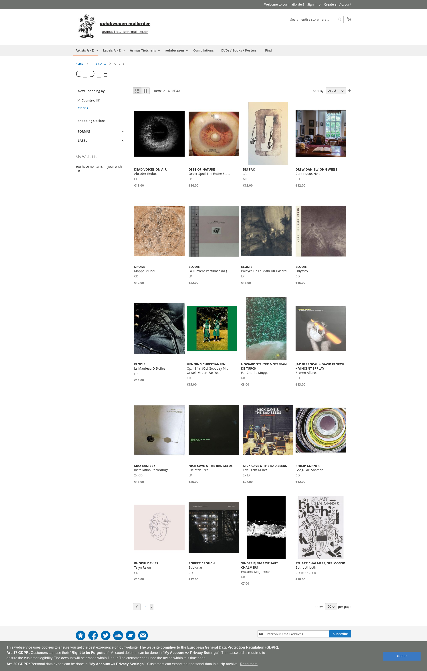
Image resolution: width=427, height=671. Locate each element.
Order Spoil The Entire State (209, 171)
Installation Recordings (151, 468)
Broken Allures (320, 368)
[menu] (213, 50)
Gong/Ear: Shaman (309, 468)
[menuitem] (85, 50)
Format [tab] (84, 131)
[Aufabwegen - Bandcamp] (130, 639)
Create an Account (337, 4)
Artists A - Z (99, 63)
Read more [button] (249, 664)
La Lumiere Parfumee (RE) (208, 269)
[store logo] (114, 27)
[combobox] (316, 19)
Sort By (318, 90)
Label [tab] (82, 140)
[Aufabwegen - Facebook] (93, 639)
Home (79, 63)
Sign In (312, 4)
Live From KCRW (265, 468)
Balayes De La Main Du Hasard (264, 269)
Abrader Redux (150, 171)
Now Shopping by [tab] (91, 91)
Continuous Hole (316, 171)
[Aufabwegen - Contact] (143, 639)
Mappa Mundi (144, 269)
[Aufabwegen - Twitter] (106, 639)
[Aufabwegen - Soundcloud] (118, 639)
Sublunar (202, 565)
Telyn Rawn (146, 565)
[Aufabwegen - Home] (80, 639)
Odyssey (302, 269)
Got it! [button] (402, 656)
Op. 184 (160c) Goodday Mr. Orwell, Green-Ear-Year (207, 368)
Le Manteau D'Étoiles (149, 366)
